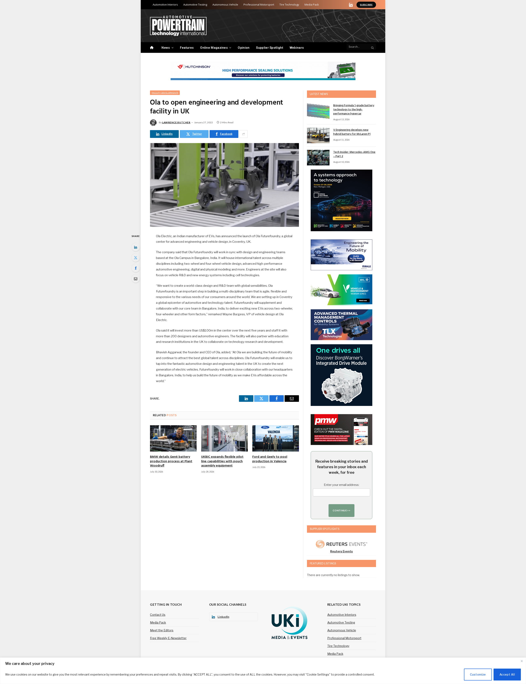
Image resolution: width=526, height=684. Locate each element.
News (165, 48)
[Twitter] (136, 257)
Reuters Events (341, 551)
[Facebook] (136, 268)
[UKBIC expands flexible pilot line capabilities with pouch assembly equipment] (224, 438)
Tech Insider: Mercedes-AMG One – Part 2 (354, 154)
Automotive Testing (195, 4)
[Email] (136, 278)
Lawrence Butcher (176, 122)
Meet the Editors (161, 630)
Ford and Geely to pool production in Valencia (269, 459)
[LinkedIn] (136, 247)
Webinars (297, 48)
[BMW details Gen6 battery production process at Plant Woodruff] (173, 438)
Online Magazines (214, 48)
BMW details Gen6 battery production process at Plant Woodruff (171, 461)
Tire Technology (289, 4)
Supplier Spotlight (269, 48)
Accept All (507, 674)
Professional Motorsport (258, 4)
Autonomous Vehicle (225, 4)
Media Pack (312, 4)
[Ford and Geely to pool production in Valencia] (275, 438)
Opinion (243, 48)
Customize (478, 674)
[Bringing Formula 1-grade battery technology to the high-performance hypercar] (318, 111)
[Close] (521, 661)
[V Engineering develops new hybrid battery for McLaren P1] (318, 135)
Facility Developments (165, 92)
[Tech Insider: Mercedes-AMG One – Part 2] (318, 157)
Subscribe (366, 4)
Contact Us (157, 614)
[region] (263, 670)
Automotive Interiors (165, 4)
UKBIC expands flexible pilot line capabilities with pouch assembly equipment (222, 461)
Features (187, 48)
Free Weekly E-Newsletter (168, 638)
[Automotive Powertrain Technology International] (178, 26)
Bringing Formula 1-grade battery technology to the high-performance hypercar (353, 110)
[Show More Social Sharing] (243, 134)
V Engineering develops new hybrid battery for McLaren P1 (351, 132)
